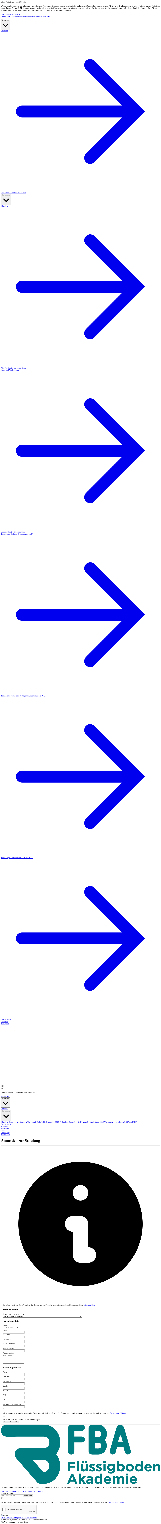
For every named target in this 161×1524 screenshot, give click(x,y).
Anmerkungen (8, 1353)
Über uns (4, 1109)
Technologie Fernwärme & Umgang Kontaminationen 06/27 (82, 1122)
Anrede (5, 1326)
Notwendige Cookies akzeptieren (13, 16)
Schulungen (6, 195)
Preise (3, 1131)
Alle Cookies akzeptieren (10, 14)
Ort (4, 1400)
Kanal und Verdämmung (18, 1122)
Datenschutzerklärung (118, 1413)
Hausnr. (6, 1391)
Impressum (19, 1518)
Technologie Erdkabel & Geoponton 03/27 (43, 1122)
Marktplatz (5, 1024)
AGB (3, 1518)
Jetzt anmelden (89, 1305)
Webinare (4, 1022)
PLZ (4, 1395)
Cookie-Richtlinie (30, 1518)
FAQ (35, 1491)
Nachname (7, 1339)
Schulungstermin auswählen (13, 1314)
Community (5, 1133)
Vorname (6, 1334)
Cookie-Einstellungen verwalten (38, 16)
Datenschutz (10, 1518)
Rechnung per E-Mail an (12, 1404)
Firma (5, 1330)
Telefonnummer (9, 1348)
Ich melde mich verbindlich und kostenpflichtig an (21, 1420)
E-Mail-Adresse (9, 1344)
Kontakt (40, 1491)
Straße (5, 1386)
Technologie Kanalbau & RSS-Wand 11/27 (121, 1122)
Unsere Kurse (6, 1020)
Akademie (5, 21)
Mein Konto (5, 1096)
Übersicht (4, 1122)
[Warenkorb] (2, 1086)
